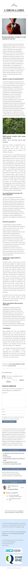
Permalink (22, 380)
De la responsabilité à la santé (17, 364)
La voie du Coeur (12, 365)
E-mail (3, 411)
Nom (3, 409)
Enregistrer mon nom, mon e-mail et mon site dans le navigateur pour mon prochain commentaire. (13, 418)
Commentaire (4, 393)
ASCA (19, 527)
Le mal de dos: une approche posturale (12, 464)
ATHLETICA (12, 542)
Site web (3, 414)
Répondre (8, 381)
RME (23, 527)
